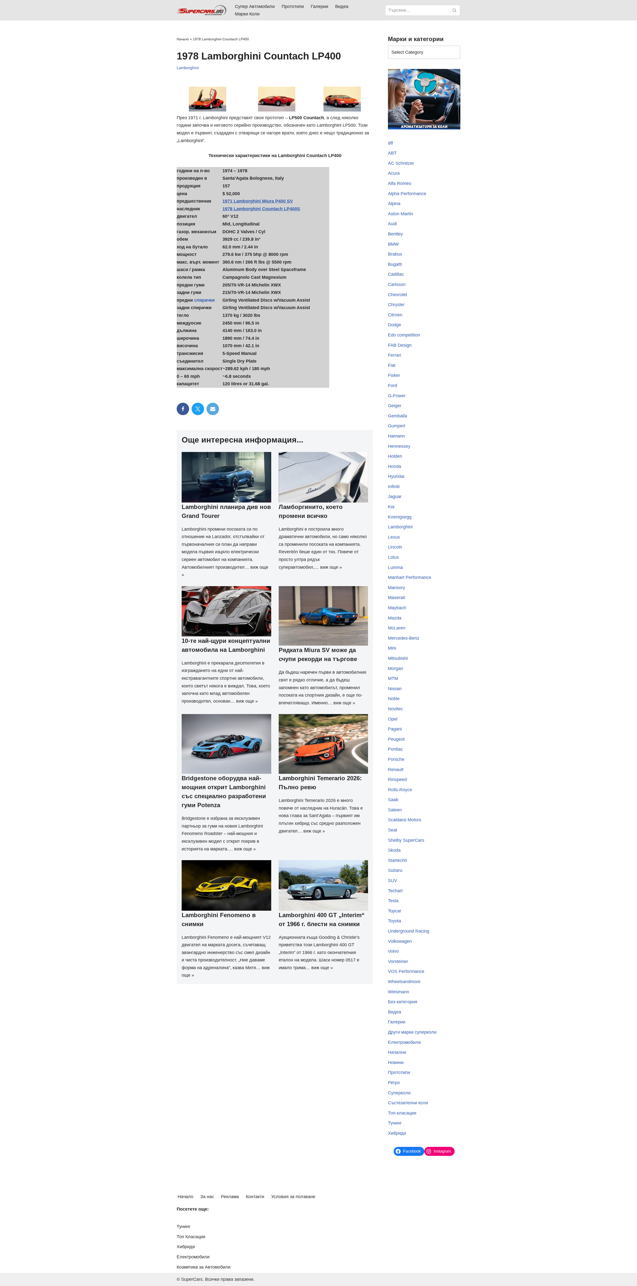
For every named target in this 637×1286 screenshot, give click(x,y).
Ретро (394, 1082)
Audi (392, 223)
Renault (395, 769)
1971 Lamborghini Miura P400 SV (257, 201)
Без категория (402, 1001)
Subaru (395, 870)
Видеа (341, 6)
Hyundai (396, 476)
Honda (394, 466)
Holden (395, 456)
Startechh (397, 860)
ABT (392, 153)
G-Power (397, 395)
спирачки (204, 300)
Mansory (396, 587)
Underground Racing (408, 931)
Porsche (396, 759)
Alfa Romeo (399, 183)
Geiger (394, 405)
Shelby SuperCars (406, 840)
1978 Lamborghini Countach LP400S (261, 208)
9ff (390, 143)
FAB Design (400, 345)
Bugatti (395, 264)
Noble (394, 698)
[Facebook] (183, 409)
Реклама (230, 1196)
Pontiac (395, 749)
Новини (396, 1062)
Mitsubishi (398, 658)
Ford (392, 385)
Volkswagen (400, 941)
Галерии (319, 6)
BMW (393, 244)
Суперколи (399, 1092)
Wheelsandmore (404, 981)
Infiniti (394, 486)
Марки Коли (247, 13)
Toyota (394, 920)
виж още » (331, 567)
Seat (392, 830)
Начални (397, 1052)
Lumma (395, 567)
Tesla (393, 900)
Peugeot (396, 739)
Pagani (395, 729)
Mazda (394, 617)
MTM (393, 678)
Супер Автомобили (255, 6)
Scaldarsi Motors (404, 819)
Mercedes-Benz (403, 638)
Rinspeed (397, 779)
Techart (395, 890)
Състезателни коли (408, 1102)
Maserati (396, 597)
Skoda (394, 850)
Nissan (395, 688)
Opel (392, 719)
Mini (392, 648)
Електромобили (404, 1042)
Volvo (393, 951)
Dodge (394, 324)
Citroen (395, 314)
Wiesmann (398, 991)
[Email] (213, 409)
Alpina (394, 203)
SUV (392, 880)
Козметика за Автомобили (203, 1267)
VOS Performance (406, 971)
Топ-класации (402, 1113)
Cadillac (396, 274)
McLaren (396, 627)
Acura (394, 173)
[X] (198, 409)
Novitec (395, 708)
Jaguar (395, 496)
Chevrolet (397, 294)
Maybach (397, 607)
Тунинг (395, 1122)
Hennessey (399, 446)
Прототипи (293, 6)
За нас (207, 1196)
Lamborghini (188, 68)
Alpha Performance (407, 193)
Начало (183, 39)
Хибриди (397, 1133)
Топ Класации (191, 1236)
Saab (393, 799)
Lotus (393, 557)
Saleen (395, 809)
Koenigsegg (400, 516)
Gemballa (397, 415)
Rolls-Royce (400, 789)
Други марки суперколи (412, 1032)
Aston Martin (400, 213)
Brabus (395, 254)
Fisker (394, 375)
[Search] (454, 10)
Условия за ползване (293, 1196)
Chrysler (396, 304)
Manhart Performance (409, 577)
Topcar (394, 910)
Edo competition (404, 335)
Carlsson (397, 284)
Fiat (391, 365)
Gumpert (396, 425)
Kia (391, 506)
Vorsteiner (398, 961)
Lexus (394, 537)
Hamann (396, 436)
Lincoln (395, 547)
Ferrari (394, 355)
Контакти (255, 1196)
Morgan (395, 668)
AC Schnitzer (401, 163)
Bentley (395, 233)
